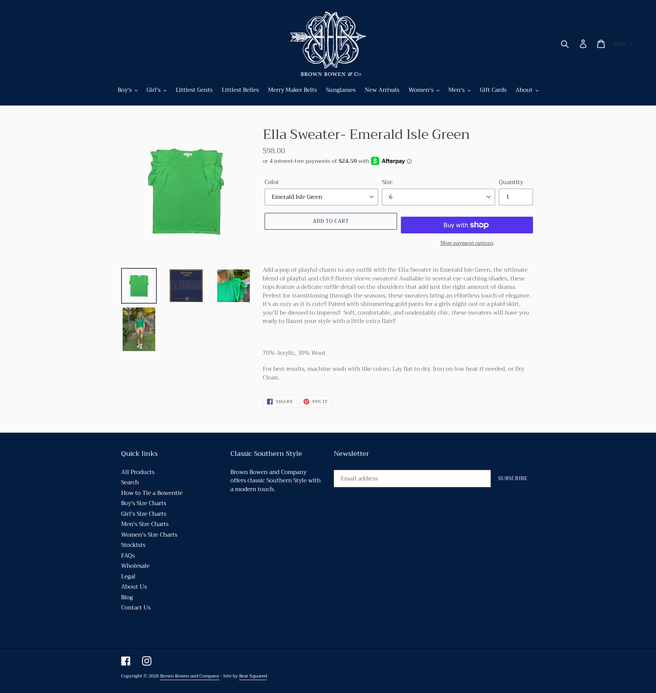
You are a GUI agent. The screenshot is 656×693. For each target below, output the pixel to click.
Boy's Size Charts (143, 503)
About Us (134, 587)
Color (272, 182)
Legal (128, 576)
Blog (127, 597)
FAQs (128, 556)
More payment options (467, 243)
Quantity (511, 182)
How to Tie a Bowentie (152, 493)
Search (130, 482)
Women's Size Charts (149, 535)
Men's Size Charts (145, 524)
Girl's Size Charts (143, 514)
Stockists (133, 545)
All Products (138, 472)
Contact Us (136, 608)
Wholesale (135, 566)
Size (387, 182)
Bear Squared (253, 676)
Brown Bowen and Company (189, 676)
